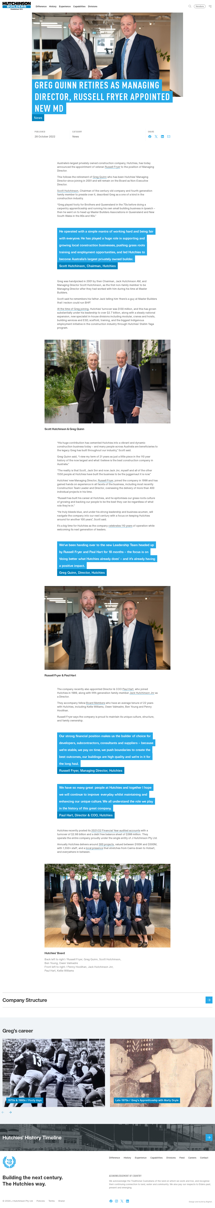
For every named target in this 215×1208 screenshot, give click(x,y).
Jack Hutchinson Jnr (142, 693)
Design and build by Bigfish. (200, 1202)
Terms (51, 1201)
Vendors (200, 6)
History (127, 1157)
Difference (114, 1157)
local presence (94, 848)
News (75, 136)
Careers (192, 1157)
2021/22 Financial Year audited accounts (115, 830)
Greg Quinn (100, 177)
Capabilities (156, 1157)
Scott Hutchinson (67, 191)
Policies (41, 1201)
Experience (141, 1157)
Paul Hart (127, 689)
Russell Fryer (112, 167)
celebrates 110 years (120, 526)
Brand (61, 1201)
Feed (181, 1157)
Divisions (171, 1157)
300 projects (106, 844)
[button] (3, 1112)
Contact (204, 1157)
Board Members (95, 703)
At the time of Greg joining (73, 309)
